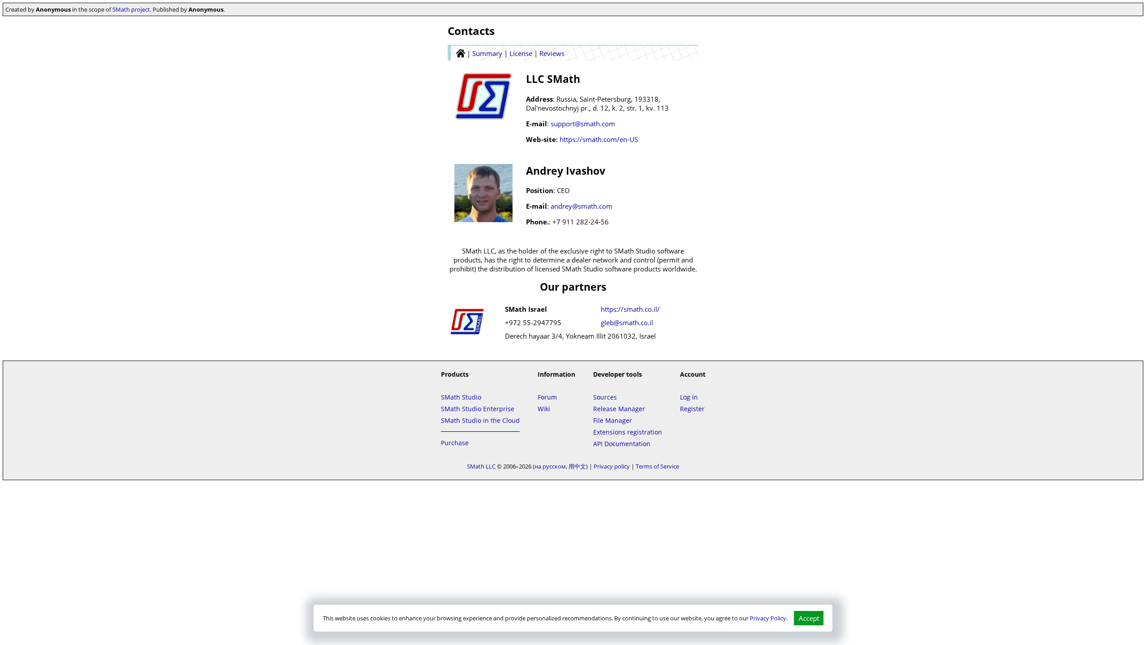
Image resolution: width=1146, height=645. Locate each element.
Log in (689, 397)
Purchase (455, 443)
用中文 (577, 466)
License (520, 53)
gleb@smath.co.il (627, 322)
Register (692, 408)
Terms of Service (657, 466)
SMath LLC (481, 466)
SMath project (131, 9)
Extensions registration (627, 432)
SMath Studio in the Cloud (480, 420)
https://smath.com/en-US (599, 139)
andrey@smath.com (581, 206)
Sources (605, 397)
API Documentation (621, 443)
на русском (550, 466)
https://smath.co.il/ (630, 309)
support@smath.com (583, 123)
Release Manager (619, 408)
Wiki (544, 408)
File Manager (612, 420)
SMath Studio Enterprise (477, 408)
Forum (547, 397)
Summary (487, 53)
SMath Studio (461, 397)
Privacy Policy (768, 618)
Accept (809, 618)
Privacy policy (612, 466)
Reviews (551, 53)
